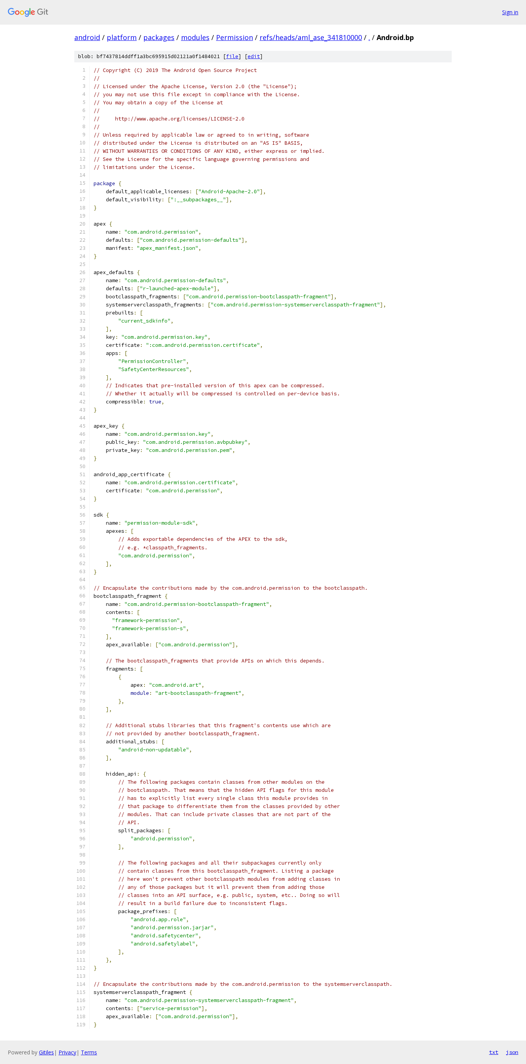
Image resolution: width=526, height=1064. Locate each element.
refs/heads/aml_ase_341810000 (311, 37)
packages (158, 37)
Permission (234, 37)
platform (122, 37)
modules (195, 37)
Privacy (67, 1052)
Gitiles (46, 1052)
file (232, 56)
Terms (89, 1052)
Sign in (510, 12)
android (87, 37)
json (512, 1052)
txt (493, 1052)
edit (254, 56)
